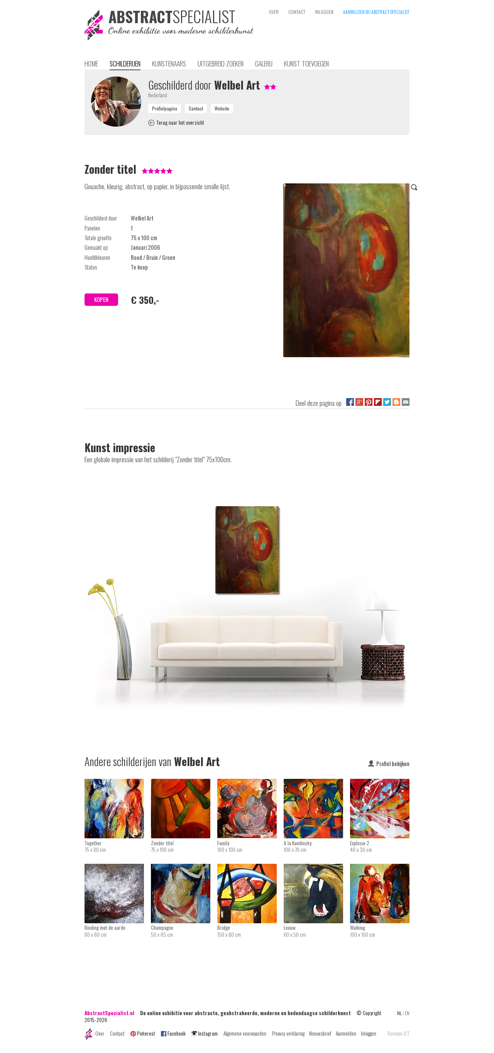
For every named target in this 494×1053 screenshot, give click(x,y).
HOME (91, 63)
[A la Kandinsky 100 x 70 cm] (317, 784)
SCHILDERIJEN (125, 63)
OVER (274, 11)
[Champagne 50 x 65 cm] (184, 869)
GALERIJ (263, 63)
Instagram (208, 1033)
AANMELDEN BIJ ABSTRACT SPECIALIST (376, 11)
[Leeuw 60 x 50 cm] (317, 869)
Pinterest (146, 1033)
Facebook (176, 1033)
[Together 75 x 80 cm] (118, 784)
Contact (117, 1033)
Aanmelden (346, 1033)
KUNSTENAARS (169, 63)
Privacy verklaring (288, 1033)
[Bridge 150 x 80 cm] (250, 869)
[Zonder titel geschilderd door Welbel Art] (346, 271)
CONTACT (296, 11)
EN (407, 1013)
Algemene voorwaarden (244, 1033)
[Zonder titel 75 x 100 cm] (184, 784)
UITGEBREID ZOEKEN (221, 63)
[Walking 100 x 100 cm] (379, 869)
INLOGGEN (324, 11)
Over (99, 1033)
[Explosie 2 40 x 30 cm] (379, 784)
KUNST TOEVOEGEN (306, 63)
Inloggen (368, 1033)
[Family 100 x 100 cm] (250, 784)
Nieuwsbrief (320, 1033)
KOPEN (101, 299)
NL (399, 1013)
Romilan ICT (398, 1033)
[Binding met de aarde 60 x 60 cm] (118, 869)
